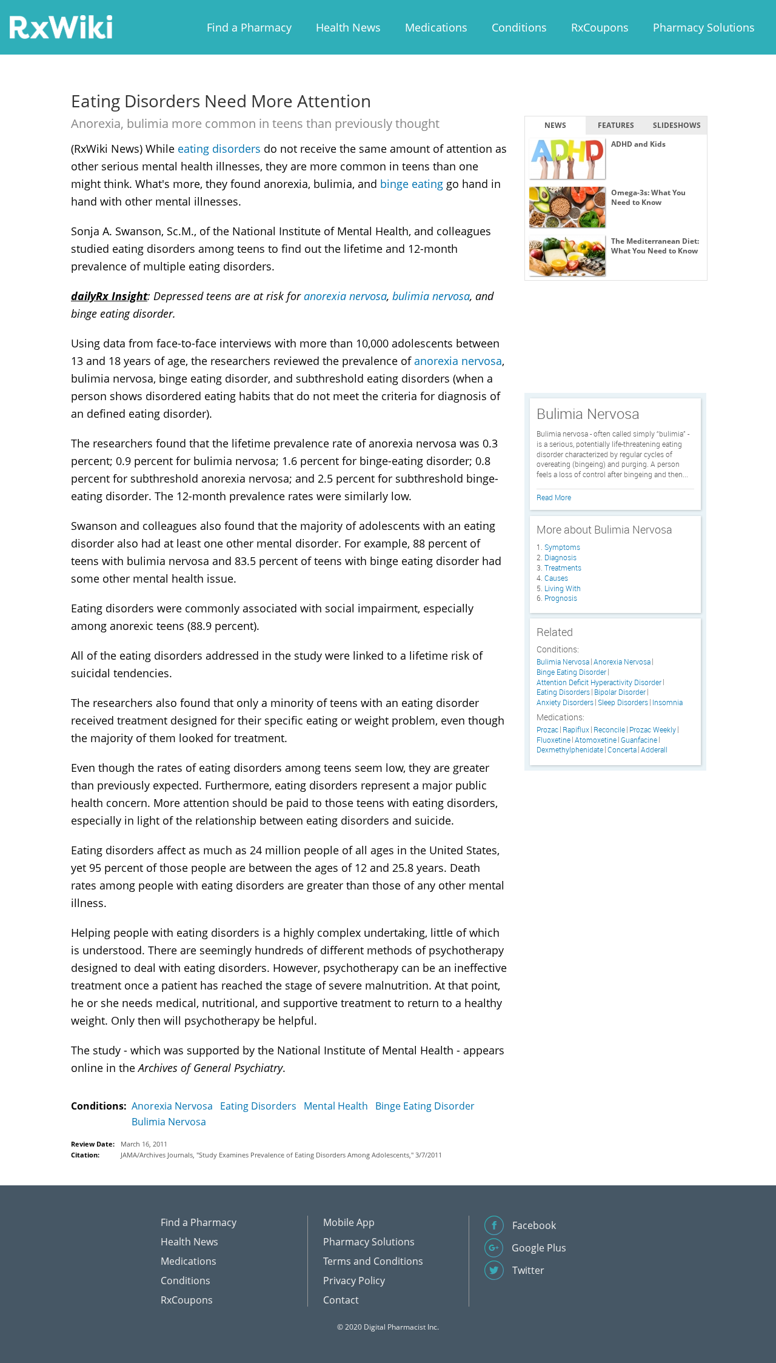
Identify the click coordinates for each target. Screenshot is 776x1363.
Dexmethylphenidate (570, 749)
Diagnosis (560, 557)
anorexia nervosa (345, 296)
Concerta (622, 749)
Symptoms (562, 547)
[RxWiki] (60, 26)
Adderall (654, 749)
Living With (562, 588)
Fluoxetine (553, 740)
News (555, 125)
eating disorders (219, 148)
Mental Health (336, 1106)
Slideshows (677, 125)
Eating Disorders (258, 1106)
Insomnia (667, 702)
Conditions (519, 27)
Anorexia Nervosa (172, 1106)
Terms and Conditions (373, 1261)
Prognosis (560, 598)
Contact (341, 1300)
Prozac (547, 729)
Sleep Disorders (623, 702)
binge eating (411, 183)
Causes (556, 578)
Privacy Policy (354, 1280)
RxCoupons (600, 27)
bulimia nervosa (431, 296)
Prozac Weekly (652, 729)
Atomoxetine (596, 740)
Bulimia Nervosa (169, 1121)
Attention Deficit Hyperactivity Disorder (599, 682)
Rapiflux (576, 729)
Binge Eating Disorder (425, 1106)
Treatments (562, 567)
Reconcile (609, 729)
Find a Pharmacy (249, 27)
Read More (554, 497)
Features (616, 125)
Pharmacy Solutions (704, 27)
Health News (348, 27)
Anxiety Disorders (565, 702)
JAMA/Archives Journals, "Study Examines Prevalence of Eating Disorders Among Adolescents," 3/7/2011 (281, 1154)
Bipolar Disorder (620, 692)
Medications (436, 27)
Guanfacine (639, 740)
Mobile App (349, 1222)
